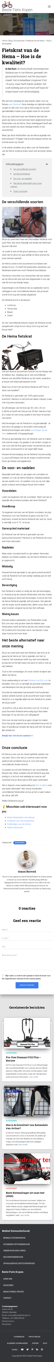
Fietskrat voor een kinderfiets (20, 821)
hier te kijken (41, 785)
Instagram (42, 1350)
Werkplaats (6, 1324)
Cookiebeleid (19, 1337)
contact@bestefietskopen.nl (18, 1315)
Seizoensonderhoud (13, 1257)
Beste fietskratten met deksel (20, 817)
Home (4, 41)
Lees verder (33, 1077)
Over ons (7, 1279)
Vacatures (8, 1285)
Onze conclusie (20, 191)
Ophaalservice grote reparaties (19, 1263)
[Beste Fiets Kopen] (18, 6)
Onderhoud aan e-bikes (14, 1251)
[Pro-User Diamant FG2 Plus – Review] (27, 1033)
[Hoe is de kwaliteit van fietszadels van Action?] (27, 1101)
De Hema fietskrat (21, 174)
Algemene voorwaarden (17, 1343)
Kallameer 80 (7, 1309)
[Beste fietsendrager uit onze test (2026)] (27, 1169)
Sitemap (35, 1343)
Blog (10, 41)
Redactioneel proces (13, 1292)
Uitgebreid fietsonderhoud (16, 1244)
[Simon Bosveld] (27, 859)
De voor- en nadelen (22, 178)
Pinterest (32, 1350)
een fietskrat (15, 104)
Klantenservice (8, 1321)
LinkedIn (37, 1350)
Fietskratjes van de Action (19, 824)
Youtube (22, 1350)
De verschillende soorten (24, 169)
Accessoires (19, 41)
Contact (7, 1298)
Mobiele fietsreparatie (14, 1238)
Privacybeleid (34, 1337)
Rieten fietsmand (15, 827)
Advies (14, 1350)
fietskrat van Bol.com (38, 680)
